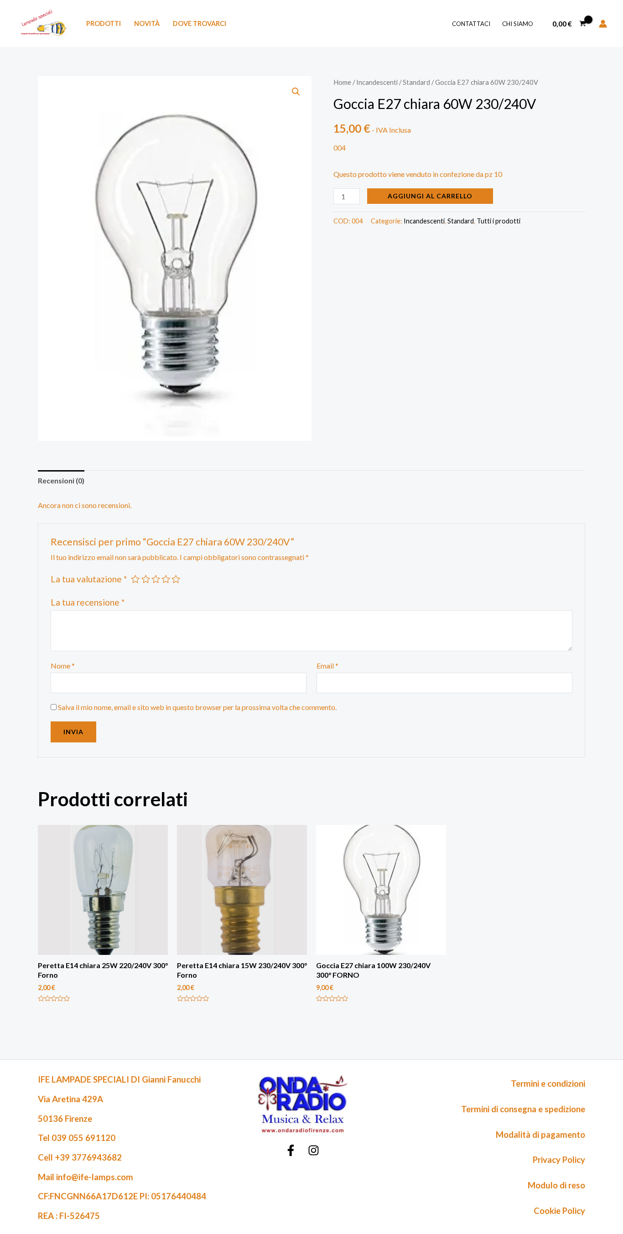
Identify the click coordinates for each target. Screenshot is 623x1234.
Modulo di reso (556, 1185)
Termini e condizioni (548, 1083)
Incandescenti (377, 82)
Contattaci (471, 23)
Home (342, 82)
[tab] (61, 480)
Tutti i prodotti (498, 221)
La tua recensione (88, 602)
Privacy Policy (559, 1160)
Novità (147, 23)
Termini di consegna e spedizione (523, 1109)
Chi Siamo (517, 23)
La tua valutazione (89, 579)
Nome (63, 665)
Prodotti (103, 23)
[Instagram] (313, 1150)
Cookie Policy (559, 1211)
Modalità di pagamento (540, 1135)
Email (327, 665)
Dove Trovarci (199, 23)
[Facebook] (290, 1150)
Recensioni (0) (61, 480)
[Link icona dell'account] (603, 24)
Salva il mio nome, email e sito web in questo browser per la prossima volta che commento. (197, 707)
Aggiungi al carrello (430, 196)
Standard (416, 82)
